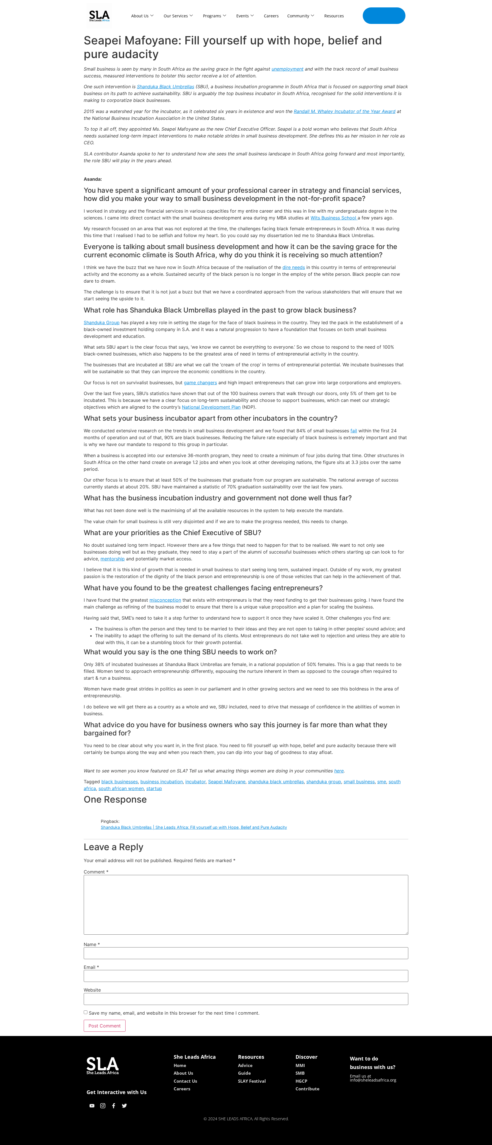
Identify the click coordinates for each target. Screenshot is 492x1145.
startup (154, 788)
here (339, 771)
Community (298, 15)
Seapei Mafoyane (226, 781)
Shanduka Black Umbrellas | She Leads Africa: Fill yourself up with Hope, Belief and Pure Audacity (194, 827)
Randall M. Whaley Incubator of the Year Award (344, 111)
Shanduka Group (102, 322)
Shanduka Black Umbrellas (165, 86)
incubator (195, 781)
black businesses (119, 781)
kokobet (207, 1139)
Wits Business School (334, 218)
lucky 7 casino (261, 1139)
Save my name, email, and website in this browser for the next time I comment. (174, 1013)
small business (359, 781)
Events (242, 15)
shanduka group (323, 781)
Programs (212, 15)
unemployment (288, 69)
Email (91, 967)
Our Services (176, 15)
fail (353, 430)
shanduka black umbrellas (276, 781)
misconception (165, 600)
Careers (271, 15)
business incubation (161, 781)
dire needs (293, 267)
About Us (140, 15)
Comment (96, 871)
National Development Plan (211, 407)
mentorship (113, 559)
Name (92, 944)
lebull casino (231, 1139)
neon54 (286, 1139)
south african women (121, 788)
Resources (334, 15)
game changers (200, 382)
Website (92, 990)
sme (381, 781)
